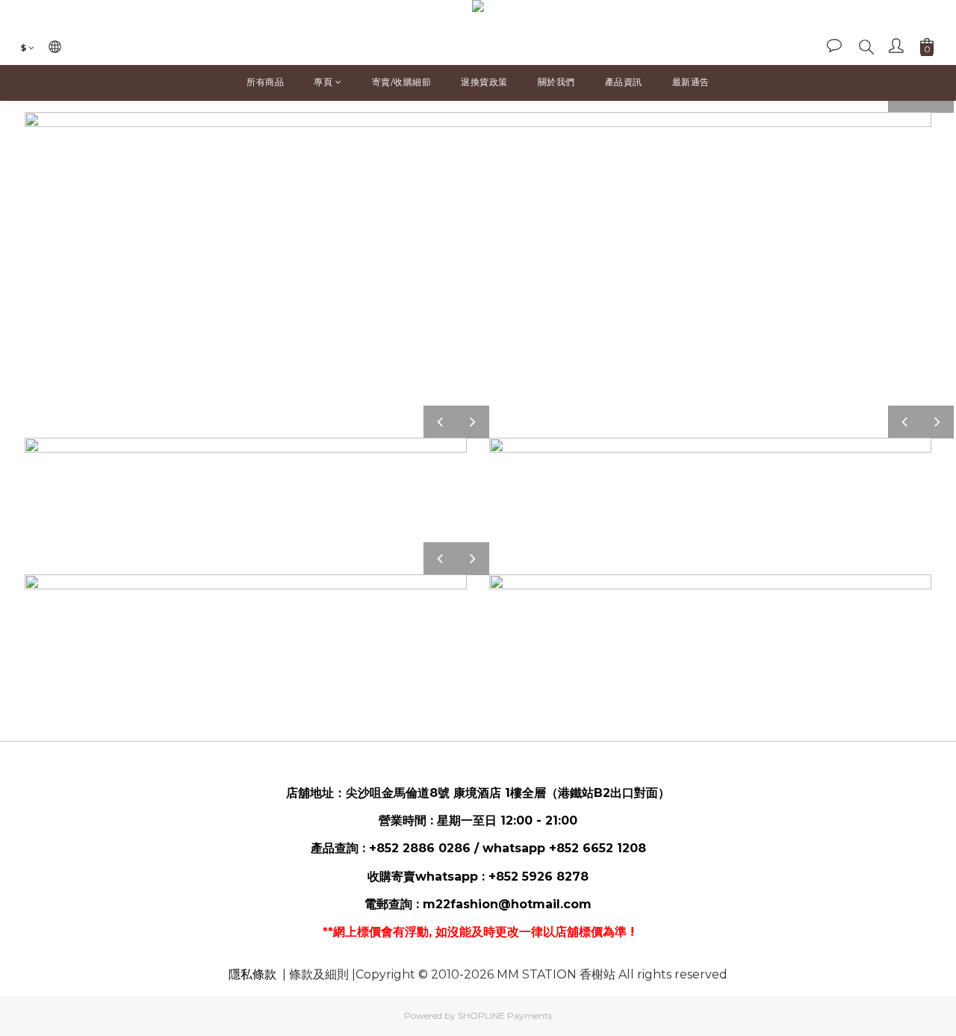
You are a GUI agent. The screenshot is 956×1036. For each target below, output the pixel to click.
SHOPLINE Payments (505, 1015)
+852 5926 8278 (538, 876)
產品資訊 (623, 81)
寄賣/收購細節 (402, 81)
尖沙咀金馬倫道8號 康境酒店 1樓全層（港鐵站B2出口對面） (508, 793)
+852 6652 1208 (597, 848)
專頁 (323, 81)
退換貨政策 (484, 81)
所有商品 (265, 81)
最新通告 (691, 81)
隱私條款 (252, 974)
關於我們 (556, 81)
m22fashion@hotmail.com (507, 904)
